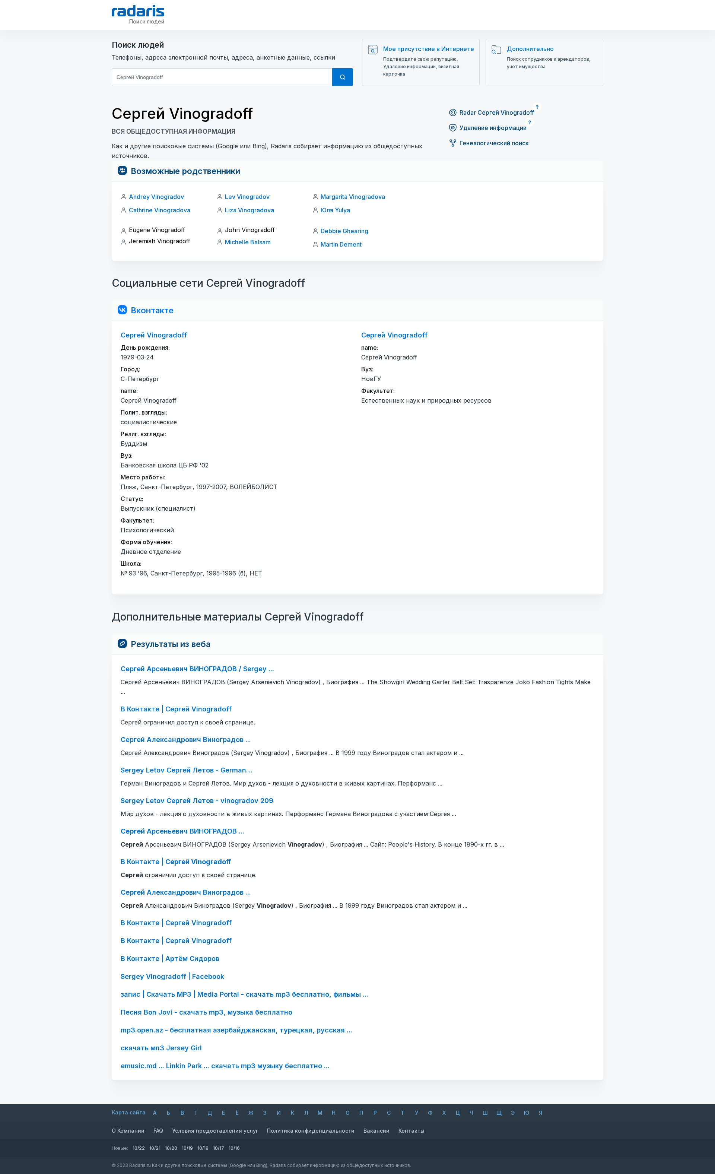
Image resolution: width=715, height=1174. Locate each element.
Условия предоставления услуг (215, 1130)
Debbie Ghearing (344, 231)
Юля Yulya (335, 210)
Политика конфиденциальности (311, 1130)
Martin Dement (341, 244)
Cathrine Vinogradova (159, 210)
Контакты (411, 1130)
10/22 (139, 1148)
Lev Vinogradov (247, 196)
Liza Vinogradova (249, 210)
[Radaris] (138, 10)
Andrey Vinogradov (156, 196)
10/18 (203, 1148)
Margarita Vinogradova (353, 196)
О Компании (128, 1130)
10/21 (155, 1148)
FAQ (158, 1130)
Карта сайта (129, 1112)
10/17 (218, 1148)
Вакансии (376, 1130)
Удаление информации (493, 127)
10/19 (187, 1148)
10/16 (234, 1148)
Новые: (120, 1148)
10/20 (171, 1148)
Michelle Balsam (248, 242)
